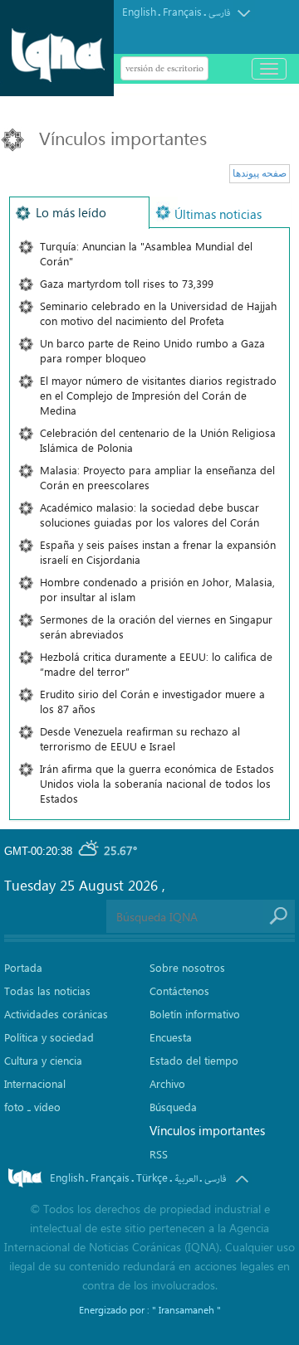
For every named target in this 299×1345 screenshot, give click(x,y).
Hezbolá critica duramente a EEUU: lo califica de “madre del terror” (156, 663)
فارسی (219, 13)
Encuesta (171, 1037)
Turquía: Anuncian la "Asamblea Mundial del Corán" (146, 253)
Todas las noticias (47, 990)
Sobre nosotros (187, 967)
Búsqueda (173, 1107)
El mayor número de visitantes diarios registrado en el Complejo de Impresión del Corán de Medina (158, 395)
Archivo (167, 1083)
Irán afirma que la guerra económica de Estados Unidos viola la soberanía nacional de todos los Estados (157, 783)
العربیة (186, 1179)
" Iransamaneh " (186, 1309)
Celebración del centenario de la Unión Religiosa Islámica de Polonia (158, 439)
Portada (23, 967)
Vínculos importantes (207, 1130)
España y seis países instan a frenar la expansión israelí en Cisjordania (158, 551)
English (139, 11)
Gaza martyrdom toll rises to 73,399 (126, 283)
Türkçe (152, 1177)
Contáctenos (179, 990)
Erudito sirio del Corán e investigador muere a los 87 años (152, 701)
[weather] (90, 851)
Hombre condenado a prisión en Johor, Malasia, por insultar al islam (157, 589)
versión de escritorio (164, 68)
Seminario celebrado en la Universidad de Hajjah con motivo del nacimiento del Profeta (158, 313)
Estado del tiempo (194, 1060)
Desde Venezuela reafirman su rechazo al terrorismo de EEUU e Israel (140, 738)
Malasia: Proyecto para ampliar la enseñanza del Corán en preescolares (157, 477)
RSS (159, 1154)
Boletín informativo (195, 1014)
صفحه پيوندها (260, 173)
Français (182, 11)
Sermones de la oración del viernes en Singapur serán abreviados (156, 626)
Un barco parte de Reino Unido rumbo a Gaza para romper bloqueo (152, 350)
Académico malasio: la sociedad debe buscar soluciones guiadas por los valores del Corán (149, 514)
